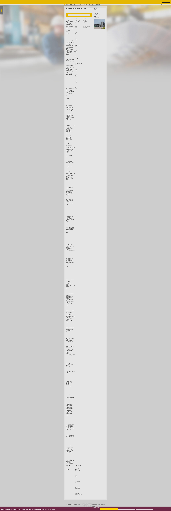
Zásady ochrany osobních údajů (95, 507)
